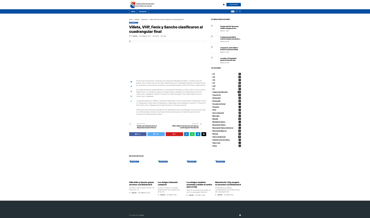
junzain (134, 36)
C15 (226, 80)
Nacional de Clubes (226, 125)
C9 (226, 89)
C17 (226, 83)
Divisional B (144, 19)
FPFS (226, 110)
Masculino (226, 116)
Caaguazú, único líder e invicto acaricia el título (229, 48)
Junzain (141, 215)
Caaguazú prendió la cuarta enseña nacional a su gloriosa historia (230, 39)
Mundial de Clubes (226, 122)
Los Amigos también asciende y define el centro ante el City (199, 184)
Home (130, 19)
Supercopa (226, 143)
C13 (226, 77)
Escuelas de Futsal (226, 104)
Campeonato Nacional (226, 92)
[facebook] (224, 4)
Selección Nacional (226, 137)
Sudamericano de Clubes (226, 140)
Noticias (137, 19)
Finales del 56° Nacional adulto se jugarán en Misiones (229, 28)
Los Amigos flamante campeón (168, 183)
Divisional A (226, 98)
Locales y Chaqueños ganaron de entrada (228, 59)
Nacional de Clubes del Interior (226, 128)
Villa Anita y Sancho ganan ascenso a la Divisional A (141, 183)
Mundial (226, 119)
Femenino (226, 107)
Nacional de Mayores (226, 131)
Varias (226, 146)
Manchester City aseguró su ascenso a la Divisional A (228, 183)
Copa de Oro (226, 95)
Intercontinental (226, 113)
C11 (226, 74)
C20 (226, 86)
